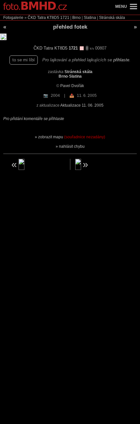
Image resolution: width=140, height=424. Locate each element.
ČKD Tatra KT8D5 (43, 17)
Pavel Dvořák (72, 85)
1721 (64, 17)
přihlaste (121, 59)
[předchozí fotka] (37, 164)
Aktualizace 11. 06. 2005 (82, 105)
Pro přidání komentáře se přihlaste (33, 118)
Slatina (90, 17)
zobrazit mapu (71, 137)
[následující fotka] (103, 164)
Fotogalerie (13, 17)
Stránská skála (112, 17)
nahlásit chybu (72, 146)
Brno (76, 17)
